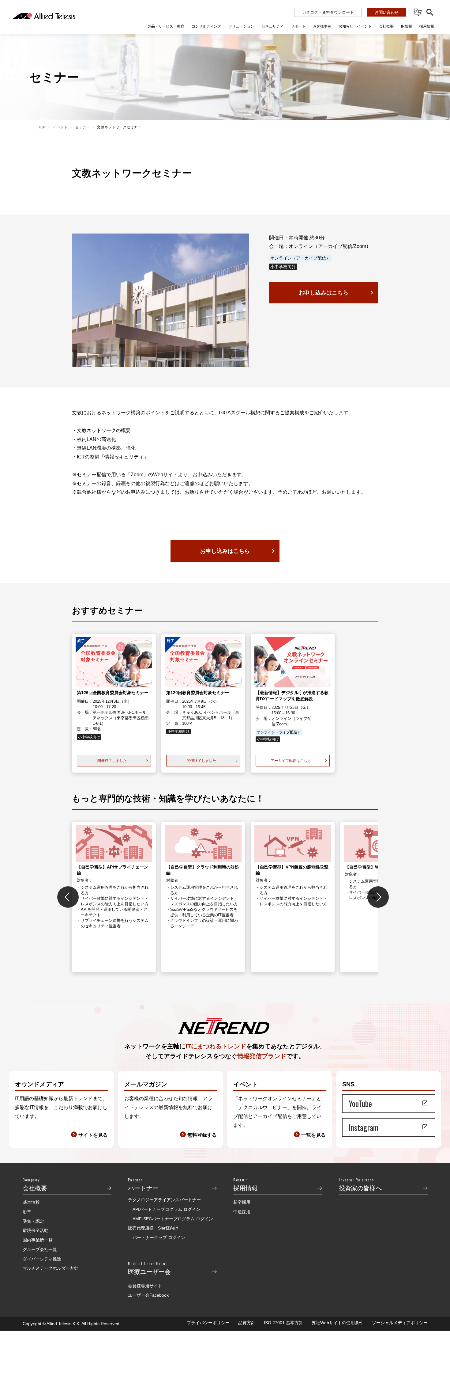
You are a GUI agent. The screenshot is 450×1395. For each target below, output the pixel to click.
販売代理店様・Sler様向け (153, 1228)
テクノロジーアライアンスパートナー (164, 1199)
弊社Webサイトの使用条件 (337, 1322)
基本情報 (31, 1202)
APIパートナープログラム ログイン (167, 1209)
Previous (68, 897)
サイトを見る (93, 1135)
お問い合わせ (387, 12)
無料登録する (202, 1135)
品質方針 (246, 1322)
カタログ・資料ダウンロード (328, 12)
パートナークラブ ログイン (159, 1237)
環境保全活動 (35, 1230)
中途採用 (241, 1211)
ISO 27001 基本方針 (283, 1322)
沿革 (27, 1211)
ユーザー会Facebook (148, 1295)
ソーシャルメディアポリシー (400, 1322)
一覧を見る (313, 1135)
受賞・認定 (33, 1221)
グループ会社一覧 (40, 1249)
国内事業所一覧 (38, 1239)
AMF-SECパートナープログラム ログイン (173, 1218)
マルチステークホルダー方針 (50, 1268)
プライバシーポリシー (208, 1322)
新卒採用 (241, 1202)
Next (378, 897)
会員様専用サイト (145, 1285)
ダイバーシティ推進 (42, 1258)
